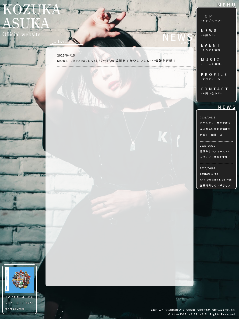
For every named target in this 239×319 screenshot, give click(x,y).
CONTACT (215, 89)
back (64, 41)
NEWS (209, 30)
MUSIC (211, 59)
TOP (207, 16)
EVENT (211, 45)
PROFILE (214, 74)
